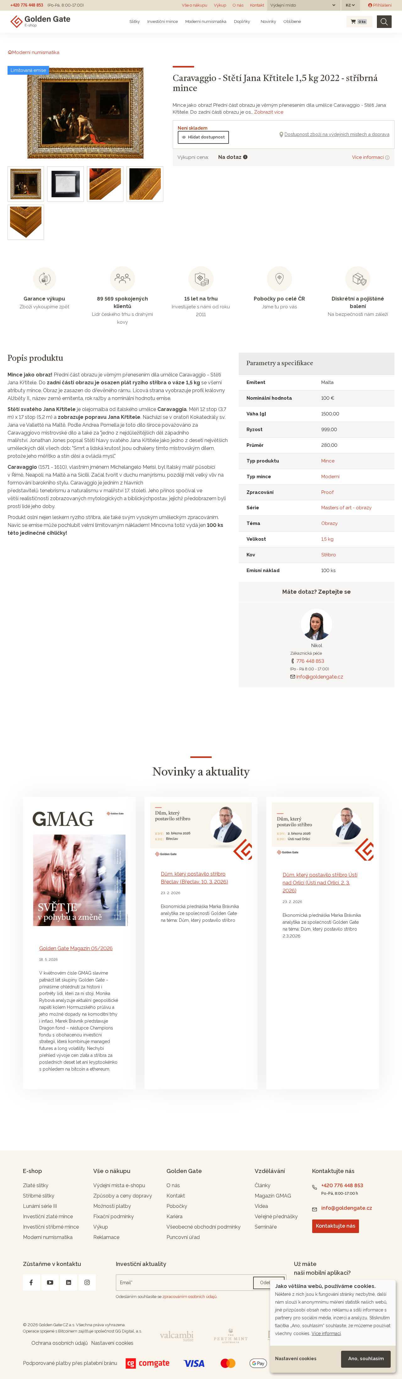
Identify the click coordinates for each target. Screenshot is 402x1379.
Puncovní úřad (183, 1237)
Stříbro (328, 555)
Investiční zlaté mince (48, 1216)
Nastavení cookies (295, 1358)
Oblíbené (292, 21)
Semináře (266, 1227)
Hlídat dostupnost (206, 137)
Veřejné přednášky (276, 1216)
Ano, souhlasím (366, 1358)
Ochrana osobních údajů (59, 1343)
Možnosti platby (112, 1206)
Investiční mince (162, 21)
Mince (327, 461)
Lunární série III (40, 1206)
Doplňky (242, 21)
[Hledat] (384, 21)
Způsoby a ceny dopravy (122, 1196)
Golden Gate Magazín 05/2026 (76, 948)
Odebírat (269, 1282)
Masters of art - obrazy (346, 508)
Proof (327, 492)
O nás (238, 5)
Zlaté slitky (35, 1185)
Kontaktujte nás (335, 1226)
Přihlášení (382, 5)
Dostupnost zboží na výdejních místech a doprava (337, 134)
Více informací (368, 157)
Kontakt (257, 5)
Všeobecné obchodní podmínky (203, 1227)
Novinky (268, 21)
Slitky (134, 21)
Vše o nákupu (194, 5)
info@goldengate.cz (319, 677)
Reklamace (106, 1237)
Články (262, 1185)
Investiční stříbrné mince (51, 1227)
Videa (261, 1206)
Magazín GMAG (273, 1196)
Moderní (330, 476)
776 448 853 (310, 661)
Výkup (220, 5)
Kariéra (174, 1216)
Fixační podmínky (113, 1216)
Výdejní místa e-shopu (119, 1185)
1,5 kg (327, 539)
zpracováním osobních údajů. (190, 1296)
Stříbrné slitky (38, 1196)
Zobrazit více (268, 112)
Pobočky (176, 1206)
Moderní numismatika (205, 21)
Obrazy (329, 523)
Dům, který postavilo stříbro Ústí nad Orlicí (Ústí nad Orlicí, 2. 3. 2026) (320, 883)
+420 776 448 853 (26, 5)
